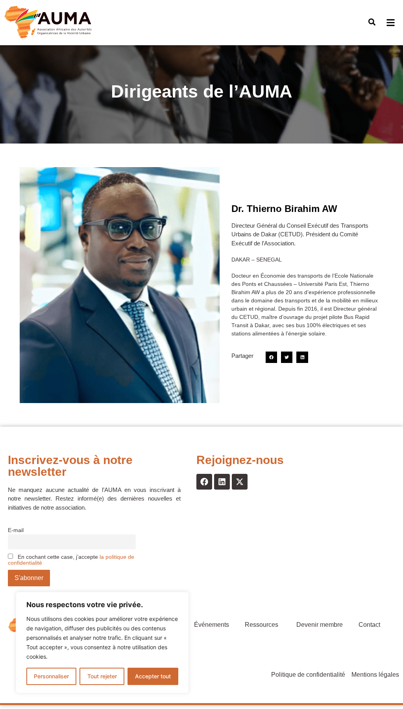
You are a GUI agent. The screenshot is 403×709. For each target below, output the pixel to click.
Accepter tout (153, 676)
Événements (211, 624)
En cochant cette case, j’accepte (71, 560)
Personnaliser (51, 676)
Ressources (261, 624)
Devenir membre (319, 624)
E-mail (16, 530)
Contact (369, 624)
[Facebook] (204, 482)
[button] (371, 22)
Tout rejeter (102, 676)
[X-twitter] (240, 482)
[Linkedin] (222, 482)
